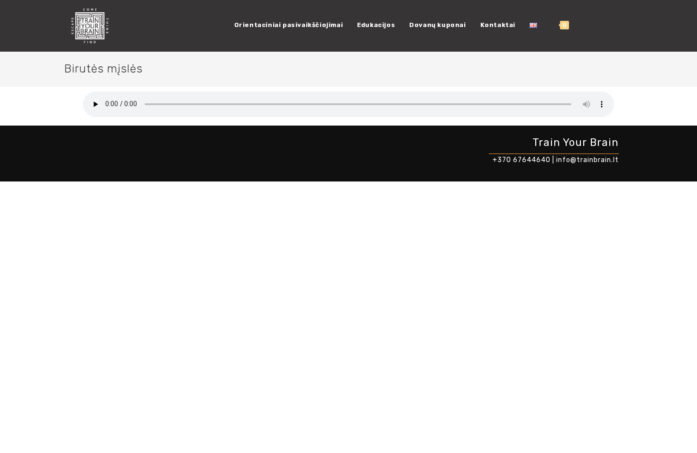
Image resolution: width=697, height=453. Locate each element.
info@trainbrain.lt (587, 160)
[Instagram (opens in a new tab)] (601, 25)
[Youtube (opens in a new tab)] (615, 25)
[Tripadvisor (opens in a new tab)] (630, 25)
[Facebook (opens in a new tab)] (587, 25)
